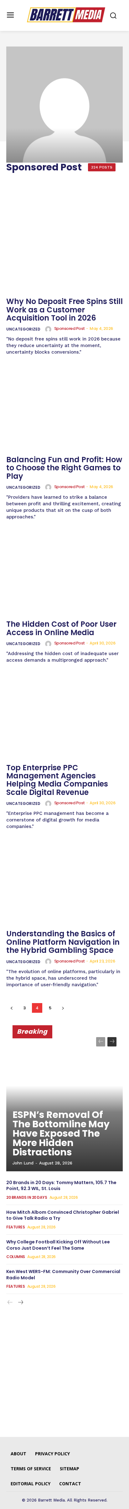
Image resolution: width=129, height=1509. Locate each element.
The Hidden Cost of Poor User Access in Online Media (61, 628)
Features (15, 1227)
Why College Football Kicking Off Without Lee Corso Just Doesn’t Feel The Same (58, 1245)
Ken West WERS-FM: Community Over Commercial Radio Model (63, 1274)
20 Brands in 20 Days (26, 1197)
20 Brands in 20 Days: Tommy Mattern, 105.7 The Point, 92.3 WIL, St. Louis (61, 1185)
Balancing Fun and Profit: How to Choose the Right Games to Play (64, 467)
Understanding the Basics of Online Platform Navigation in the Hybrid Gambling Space (63, 941)
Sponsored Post (69, 328)
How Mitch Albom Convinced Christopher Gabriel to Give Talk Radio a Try (62, 1215)
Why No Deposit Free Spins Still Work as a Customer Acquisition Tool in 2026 (64, 309)
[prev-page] (11, 1008)
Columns (15, 1256)
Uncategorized (23, 329)
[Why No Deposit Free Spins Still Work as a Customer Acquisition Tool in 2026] (64, 250)
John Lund (23, 1163)
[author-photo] (49, 329)
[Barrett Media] (66, 15)
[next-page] (63, 1008)
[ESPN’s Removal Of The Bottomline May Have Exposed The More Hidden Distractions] (64, 1101)
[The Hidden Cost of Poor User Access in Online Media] (64, 573)
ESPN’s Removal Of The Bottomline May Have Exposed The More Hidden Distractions (61, 1133)
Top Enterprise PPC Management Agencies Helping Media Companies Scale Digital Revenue (57, 779)
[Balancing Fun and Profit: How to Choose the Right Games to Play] (64, 408)
